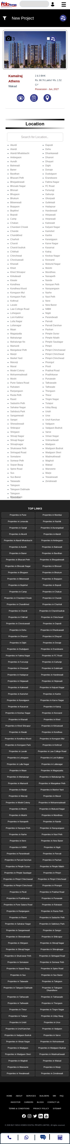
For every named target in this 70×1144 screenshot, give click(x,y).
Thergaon (50, 391)
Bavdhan (14, 174)
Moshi (13, 378)
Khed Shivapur (17, 272)
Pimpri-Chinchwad (54, 358)
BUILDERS (44, 1096)
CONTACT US (53, 1102)
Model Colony (17, 370)
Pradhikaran (51, 374)
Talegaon (15, 485)
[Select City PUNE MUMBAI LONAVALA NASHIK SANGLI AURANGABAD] (34, 4)
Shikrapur (15, 428)
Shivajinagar (16, 444)
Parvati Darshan (53, 325)
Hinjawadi (50, 214)
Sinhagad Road (18, 452)
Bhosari (14, 190)
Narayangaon (52, 288)
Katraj (48, 251)
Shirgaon (15, 432)
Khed (13, 268)
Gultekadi (50, 202)
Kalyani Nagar (52, 227)
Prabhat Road (52, 370)
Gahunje (49, 194)
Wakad (48, 464)
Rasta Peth (15, 395)
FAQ (61, 1096)
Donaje (49, 169)
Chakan (14, 223)
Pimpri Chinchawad (55, 350)
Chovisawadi (17, 260)
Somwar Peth (17, 460)
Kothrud (14, 301)
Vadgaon (50, 424)
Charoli (14, 243)
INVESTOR (15, 1102)
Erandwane (51, 178)
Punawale (50, 378)
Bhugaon (15, 194)
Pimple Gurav (52, 333)
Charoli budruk (17, 247)
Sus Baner (15, 477)
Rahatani (15, 387)
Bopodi (14, 214)
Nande (48, 280)
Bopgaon (15, 206)
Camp (13, 219)
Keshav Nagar (52, 255)
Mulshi (48, 268)
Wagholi (49, 460)
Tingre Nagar (52, 399)
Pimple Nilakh (52, 337)
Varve (48, 432)
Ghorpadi (50, 198)
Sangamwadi (17, 415)
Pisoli (48, 366)
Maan (13, 329)
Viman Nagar (52, 436)
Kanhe (48, 235)
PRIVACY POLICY (41, 1108)
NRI (54, 1096)
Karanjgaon (51, 239)
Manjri (13, 354)
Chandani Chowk (19, 227)
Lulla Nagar (16, 321)
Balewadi (15, 165)
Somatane (15, 456)
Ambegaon (15, 157)
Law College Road (19, 309)
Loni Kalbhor (16, 317)
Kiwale (13, 280)
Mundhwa (50, 272)
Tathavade (15, 497)
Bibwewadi (15, 202)
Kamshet (49, 231)
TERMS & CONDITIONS (19, 1108)
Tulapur (49, 403)
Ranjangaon (16, 391)
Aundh (13, 161)
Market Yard (16, 358)
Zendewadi (51, 481)
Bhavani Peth (17, 178)
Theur (48, 395)
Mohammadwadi (18, 374)
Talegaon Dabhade (20, 489)
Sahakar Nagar (18, 407)
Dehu (48, 149)
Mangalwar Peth (18, 350)
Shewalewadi (17, 424)
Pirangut (49, 362)
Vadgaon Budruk (53, 428)
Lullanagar (15, 325)
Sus (12, 473)
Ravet (13, 399)
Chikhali (14, 251)
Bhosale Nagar (18, 186)
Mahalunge (16, 337)
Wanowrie (50, 469)
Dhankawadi (51, 153)
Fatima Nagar (52, 182)
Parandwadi (51, 317)
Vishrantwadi (52, 440)
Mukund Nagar (52, 264)
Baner (13, 169)
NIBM (48, 309)
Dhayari (49, 161)
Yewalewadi (51, 477)
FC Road (50, 186)
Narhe (48, 292)
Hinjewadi (50, 219)
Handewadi (51, 210)
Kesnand (50, 260)
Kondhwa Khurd (18, 288)
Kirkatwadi (15, 276)
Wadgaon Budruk (54, 448)
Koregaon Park (18, 296)
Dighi (48, 165)
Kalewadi (50, 223)
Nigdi (48, 313)
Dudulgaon (51, 174)
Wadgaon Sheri (53, 452)
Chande (14, 231)
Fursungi (49, 190)
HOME (9, 1096)
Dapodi (49, 145)
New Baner (51, 305)
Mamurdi (14, 346)
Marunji (14, 362)
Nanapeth (50, 276)
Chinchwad (16, 255)
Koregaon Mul (17, 292)
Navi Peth (50, 296)
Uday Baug (51, 407)
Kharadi (14, 264)
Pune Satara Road (19, 383)
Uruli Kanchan (52, 419)
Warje (48, 473)
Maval (13, 366)
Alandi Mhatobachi (19, 153)
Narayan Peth (52, 284)
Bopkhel (14, 210)
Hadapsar (50, 206)
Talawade (15, 481)
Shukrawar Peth (18, 448)
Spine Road (16, 469)
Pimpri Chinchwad (54, 354)
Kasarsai (49, 247)
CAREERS (28, 1102)
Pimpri (48, 346)
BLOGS (40, 1102)
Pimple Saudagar (54, 342)
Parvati (48, 321)
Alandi (13, 149)
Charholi (14, 239)
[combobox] (34, 4)
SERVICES (31, 1096)
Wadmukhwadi (52, 456)
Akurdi (13, 145)
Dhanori (49, 157)
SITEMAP (57, 1108)
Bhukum (14, 198)
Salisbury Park (17, 411)
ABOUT (19, 1096)
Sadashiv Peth (17, 403)
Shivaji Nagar (17, 436)
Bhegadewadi (17, 182)
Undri (48, 411)
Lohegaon (15, 313)
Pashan (49, 329)
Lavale (13, 305)
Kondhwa (15, 284)
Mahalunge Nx (17, 342)
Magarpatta (16, 333)
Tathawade (51, 383)
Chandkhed (16, 235)
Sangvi (13, 419)
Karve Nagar (51, 243)
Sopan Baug (16, 464)
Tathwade (50, 387)
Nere (47, 301)
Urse (47, 415)
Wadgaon (50, 444)
